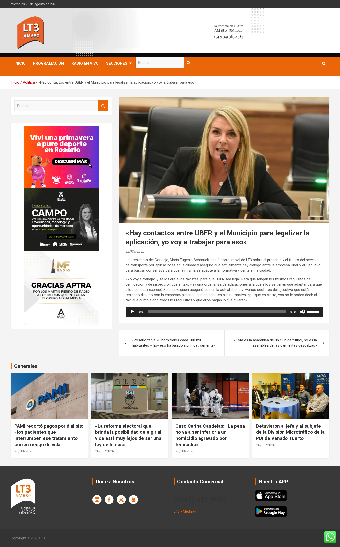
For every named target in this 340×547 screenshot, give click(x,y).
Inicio (20, 63)
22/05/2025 (135, 251)
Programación (48, 63)
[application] (224, 312)
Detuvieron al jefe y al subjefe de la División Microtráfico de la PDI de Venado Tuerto (290, 432)
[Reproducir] (132, 311)
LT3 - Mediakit (185, 511)
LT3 (42, 538)
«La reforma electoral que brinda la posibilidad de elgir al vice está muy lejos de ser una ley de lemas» (128, 435)
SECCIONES (116, 63)
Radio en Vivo (85, 63)
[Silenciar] (302, 311)
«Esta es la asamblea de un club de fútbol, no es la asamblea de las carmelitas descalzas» (275, 343)
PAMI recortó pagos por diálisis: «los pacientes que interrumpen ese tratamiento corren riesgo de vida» (48, 435)
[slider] (314, 311)
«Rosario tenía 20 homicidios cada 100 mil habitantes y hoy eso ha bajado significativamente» (173, 343)
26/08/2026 (23, 451)
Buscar (189, 62)
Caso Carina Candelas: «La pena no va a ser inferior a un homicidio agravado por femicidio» (210, 435)
